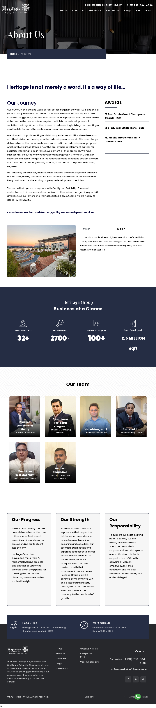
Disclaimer (90, 696)
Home (63, 10)
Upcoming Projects (89, 661)
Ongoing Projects (89, 648)
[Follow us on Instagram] (143, 679)
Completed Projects (86, 655)
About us (60, 653)
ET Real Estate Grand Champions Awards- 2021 (125, 116)
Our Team (112, 10)
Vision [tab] (86, 228)
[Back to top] (147, 697)
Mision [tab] (121, 228)
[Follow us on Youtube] (136, 679)
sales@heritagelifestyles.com (103, 4)
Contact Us (143, 10)
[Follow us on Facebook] (128, 679)
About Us (78, 10)
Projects (94, 10)
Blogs (127, 10)
